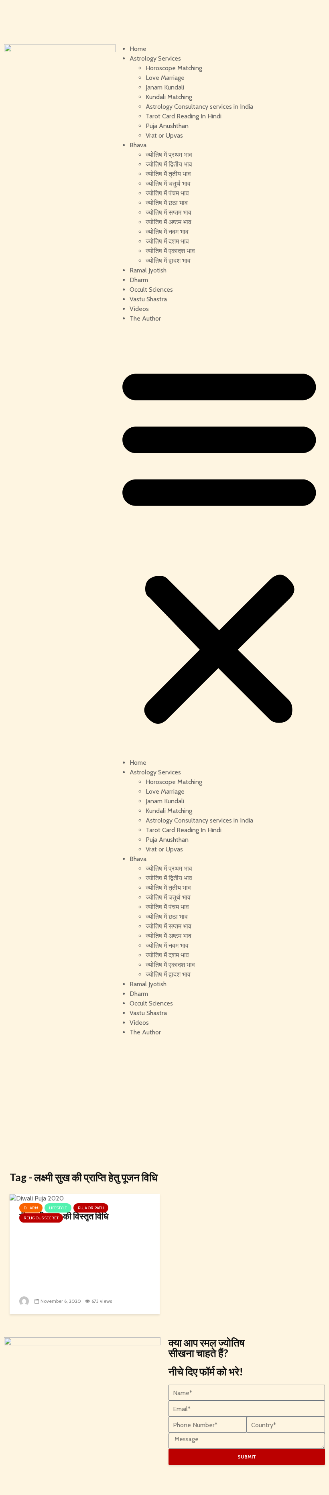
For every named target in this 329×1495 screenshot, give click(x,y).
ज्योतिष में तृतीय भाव (168, 174)
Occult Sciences (151, 289)
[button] (219, 544)
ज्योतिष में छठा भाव (167, 203)
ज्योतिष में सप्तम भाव (168, 212)
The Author (145, 318)
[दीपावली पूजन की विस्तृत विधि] (37, 1198)
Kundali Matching (169, 97)
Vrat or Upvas (164, 135)
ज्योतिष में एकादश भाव (170, 251)
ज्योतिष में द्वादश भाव (168, 260)
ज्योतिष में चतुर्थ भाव (168, 183)
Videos (139, 309)
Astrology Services (155, 58)
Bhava (138, 145)
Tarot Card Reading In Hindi (183, 116)
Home (138, 49)
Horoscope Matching (174, 68)
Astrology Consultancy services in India (199, 106)
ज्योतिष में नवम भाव (167, 232)
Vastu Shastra (148, 299)
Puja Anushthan (167, 126)
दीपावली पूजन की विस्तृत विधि (64, 1216)
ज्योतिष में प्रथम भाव (169, 154)
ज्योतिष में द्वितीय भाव (169, 164)
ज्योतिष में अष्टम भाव (168, 222)
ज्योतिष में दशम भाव (167, 241)
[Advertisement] (164, 1104)
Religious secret (41, 1218)
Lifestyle (58, 1208)
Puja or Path (91, 1208)
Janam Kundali (165, 87)
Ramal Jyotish (148, 270)
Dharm (139, 280)
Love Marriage (165, 77)
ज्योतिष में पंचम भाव (167, 193)
